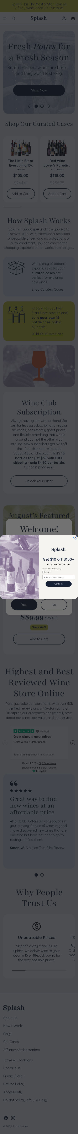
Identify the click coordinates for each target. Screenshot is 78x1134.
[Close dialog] (75, 537)
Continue (58, 583)
